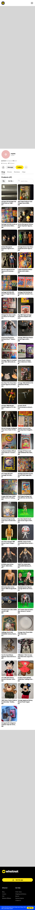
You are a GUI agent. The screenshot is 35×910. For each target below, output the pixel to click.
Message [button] (10, 167)
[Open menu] (32, 3)
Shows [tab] (9, 172)
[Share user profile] (3, 167)
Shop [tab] (3, 172)
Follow (20, 167)
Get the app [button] (19, 880)
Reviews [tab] (17, 172)
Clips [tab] (23, 172)
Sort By (10, 181)
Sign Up (30, 908)
